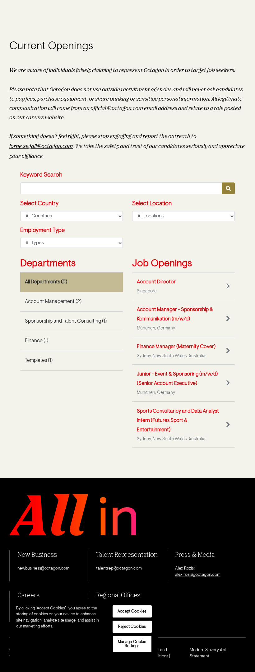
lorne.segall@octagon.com (41, 146)
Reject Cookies (132, 627)
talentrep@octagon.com (119, 568)
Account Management (53, 301)
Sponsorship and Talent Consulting (66, 321)
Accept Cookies (132, 611)
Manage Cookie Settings (132, 644)
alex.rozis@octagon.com (197, 575)
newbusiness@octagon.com (43, 568)
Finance (36, 340)
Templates (39, 360)
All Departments (46, 282)
